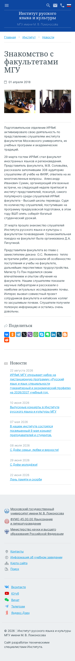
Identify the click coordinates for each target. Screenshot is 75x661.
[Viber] (30, 334)
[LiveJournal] (59, 334)
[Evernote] (47, 334)
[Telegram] (18, 334)
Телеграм (18, 606)
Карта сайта (19, 563)
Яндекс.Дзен (20, 613)
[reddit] (6, 339)
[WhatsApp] (35, 334)
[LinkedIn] (53, 334)
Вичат (15, 600)
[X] (24, 334)
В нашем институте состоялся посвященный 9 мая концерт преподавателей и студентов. (31, 430)
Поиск (14, 569)
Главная (10, 37)
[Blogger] (65, 334)
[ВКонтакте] (6, 334)
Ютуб (15, 593)
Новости (48, 37)
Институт (29, 37)
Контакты (17, 551)
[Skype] (41, 334)
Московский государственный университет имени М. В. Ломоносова (37, 511)
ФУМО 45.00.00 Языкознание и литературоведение (31, 521)
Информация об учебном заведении (36, 557)
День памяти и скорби (26, 479)
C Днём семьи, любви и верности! (34, 449)
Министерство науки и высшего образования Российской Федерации (37, 531)
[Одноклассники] (12, 334)
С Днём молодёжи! (24, 464)
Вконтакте (18, 587)
